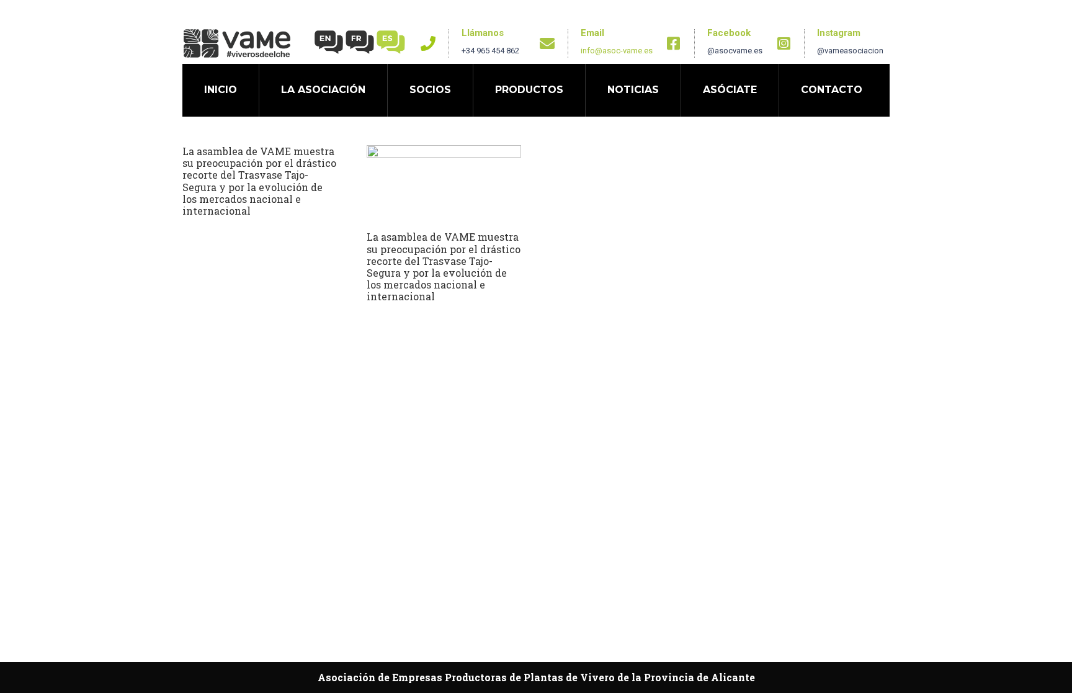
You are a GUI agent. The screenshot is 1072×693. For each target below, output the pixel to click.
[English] (329, 41)
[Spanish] (391, 41)
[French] (360, 41)
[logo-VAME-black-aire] (237, 43)
